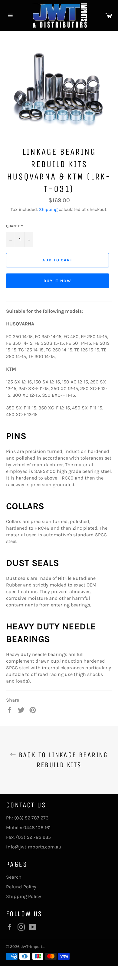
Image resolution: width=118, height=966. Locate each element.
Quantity (14, 226)
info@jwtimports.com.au (33, 847)
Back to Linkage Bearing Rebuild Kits (62, 760)
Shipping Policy (23, 896)
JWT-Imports (32, 946)
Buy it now (58, 281)
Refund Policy (21, 887)
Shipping (48, 209)
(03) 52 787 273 (31, 818)
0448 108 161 (37, 827)
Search (13, 877)
